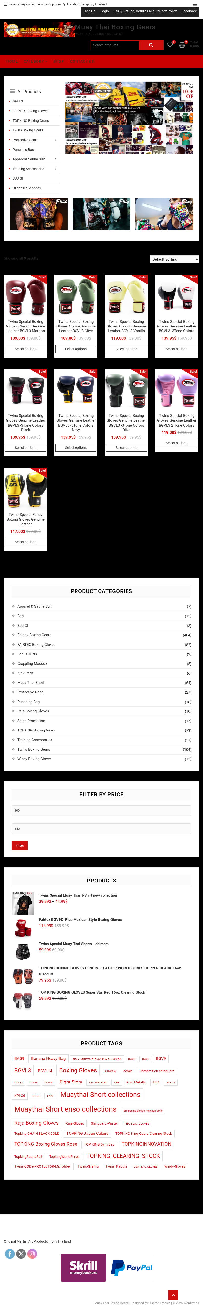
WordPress (191, 1303)
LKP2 (50, 1096)
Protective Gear (24, 140)
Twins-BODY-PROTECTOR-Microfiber (42, 1166)
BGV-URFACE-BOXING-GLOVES (97, 1059)
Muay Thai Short (30, 682)
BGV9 (161, 1059)
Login (104, 11)
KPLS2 (36, 1096)
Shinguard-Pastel (104, 1123)
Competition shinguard (157, 1071)
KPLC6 (19, 1096)
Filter (20, 845)
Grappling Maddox (27, 188)
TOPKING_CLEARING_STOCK (123, 1156)
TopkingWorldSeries (64, 1157)
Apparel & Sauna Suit (29, 159)
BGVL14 (45, 1071)
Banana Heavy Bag (48, 1058)
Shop (59, 61)
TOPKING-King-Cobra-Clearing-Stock (143, 1133)
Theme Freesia (159, 1303)
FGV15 (33, 1082)
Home (12, 61)
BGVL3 (22, 1070)
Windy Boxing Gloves (34, 759)
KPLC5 (171, 1082)
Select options (25, 349)
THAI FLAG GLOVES (136, 1123)
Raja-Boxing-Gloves (36, 1123)
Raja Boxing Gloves (33, 711)
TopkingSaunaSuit (28, 1157)
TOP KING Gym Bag (99, 1144)
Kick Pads (25, 673)
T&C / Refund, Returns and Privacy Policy (145, 11)
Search (151, 45)
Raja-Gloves (75, 1123)
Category (34, 61)
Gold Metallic (136, 1082)
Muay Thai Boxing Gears (115, 27)
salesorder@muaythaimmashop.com (34, 4)
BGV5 (131, 1059)
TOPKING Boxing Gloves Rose (45, 1144)
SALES (18, 101)
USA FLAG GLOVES (145, 1166)
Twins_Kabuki (116, 1166)
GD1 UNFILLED (98, 1082)
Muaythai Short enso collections (65, 1109)
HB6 (156, 1082)
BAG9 (19, 1059)
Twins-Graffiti (88, 1166)
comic (127, 1071)
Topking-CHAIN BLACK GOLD (36, 1133)
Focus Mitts (27, 654)
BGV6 (145, 1059)
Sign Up (89, 11)
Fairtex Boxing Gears (34, 635)
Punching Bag (23, 149)
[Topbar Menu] (195, 6)
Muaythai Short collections (100, 1095)
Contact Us (82, 61)
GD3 (116, 1082)
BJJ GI (18, 178)
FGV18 (49, 1082)
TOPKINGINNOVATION (146, 1144)
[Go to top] (173, 1295)
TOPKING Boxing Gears (31, 121)
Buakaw (110, 1071)
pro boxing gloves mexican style (143, 1110)
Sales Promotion (31, 721)
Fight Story (71, 1082)
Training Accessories (28, 169)
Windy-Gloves (174, 1166)
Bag (20, 616)
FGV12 (18, 1082)
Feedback (189, 11)
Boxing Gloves (78, 1070)
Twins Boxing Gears (28, 130)
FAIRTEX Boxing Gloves (30, 111)
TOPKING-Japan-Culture (87, 1133)
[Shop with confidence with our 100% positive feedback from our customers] (129, 84)
